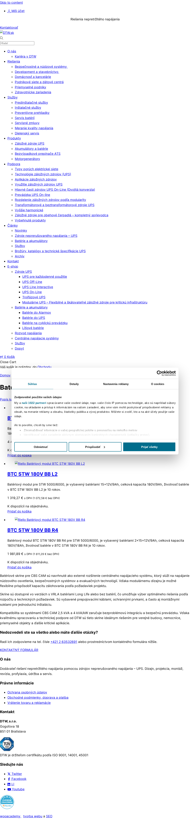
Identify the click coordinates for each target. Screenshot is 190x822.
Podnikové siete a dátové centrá (39, 82)
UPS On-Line (32, 292)
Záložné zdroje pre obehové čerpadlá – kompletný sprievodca (61, 215)
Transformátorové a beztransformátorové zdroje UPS (54, 205)
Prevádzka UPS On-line (32, 195)
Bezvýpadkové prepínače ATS (37, 154)
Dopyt (19, 348)
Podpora (13, 164)
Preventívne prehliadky (32, 113)
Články (12, 225)
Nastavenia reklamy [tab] (116, 383)
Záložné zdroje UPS (29, 143)
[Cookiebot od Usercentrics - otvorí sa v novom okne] (159, 373)
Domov (5, 375)
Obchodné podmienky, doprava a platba (37, 697)
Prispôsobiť (93, 446)
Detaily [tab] (74, 383)
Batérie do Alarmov (36, 312)
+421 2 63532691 (63, 642)
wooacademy (10, 816)
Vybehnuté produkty (30, 220)
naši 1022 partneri (34, 402)
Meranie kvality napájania (34, 128)
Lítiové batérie (33, 328)
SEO (49, 816)
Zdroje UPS (23, 272)
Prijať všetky (149, 446)
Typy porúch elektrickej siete (36, 169)
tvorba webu (32, 816)
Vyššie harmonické (29, 210)
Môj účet (17, 11)
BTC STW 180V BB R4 (32, 530)
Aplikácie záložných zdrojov (36, 179)
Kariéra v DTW (25, 56)
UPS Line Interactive (37, 287)
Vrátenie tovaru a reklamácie (29, 703)
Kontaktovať (9, 27)
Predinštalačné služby (31, 102)
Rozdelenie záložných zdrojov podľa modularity (50, 200)
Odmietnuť (41, 446)
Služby (12, 97)
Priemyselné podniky (30, 87)
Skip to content (11, 2)
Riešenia (13, 61)
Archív (19, 256)
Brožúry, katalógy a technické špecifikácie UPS (50, 251)
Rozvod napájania (28, 333)
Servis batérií (25, 118)
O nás (11, 51)
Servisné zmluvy (27, 123)
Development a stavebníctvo (37, 72)
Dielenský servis (27, 133)
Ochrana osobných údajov (27, 692)
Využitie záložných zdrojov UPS (39, 184)
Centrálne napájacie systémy (37, 338)
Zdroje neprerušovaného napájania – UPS (46, 236)
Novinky (21, 230)
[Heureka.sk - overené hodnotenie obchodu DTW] (7, 808)
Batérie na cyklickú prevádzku (45, 323)
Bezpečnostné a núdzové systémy (41, 67)
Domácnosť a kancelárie (33, 77)
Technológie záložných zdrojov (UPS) (43, 174)
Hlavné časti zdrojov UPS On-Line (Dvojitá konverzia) (55, 189)
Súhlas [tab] (32, 383)
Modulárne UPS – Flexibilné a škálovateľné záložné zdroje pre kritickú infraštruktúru (84, 302)
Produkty (14, 138)
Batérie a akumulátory (31, 241)
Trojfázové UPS (33, 297)
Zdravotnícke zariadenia (33, 92)
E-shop (12, 266)
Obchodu (44, 367)
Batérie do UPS (33, 318)
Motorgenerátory (27, 159)
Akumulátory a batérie (31, 149)
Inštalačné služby (28, 107)
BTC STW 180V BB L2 (32, 474)
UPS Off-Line (32, 282)
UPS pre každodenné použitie (44, 277)
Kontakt (13, 261)
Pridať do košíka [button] (19, 455)
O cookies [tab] (157, 383)
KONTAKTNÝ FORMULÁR (19, 650)
